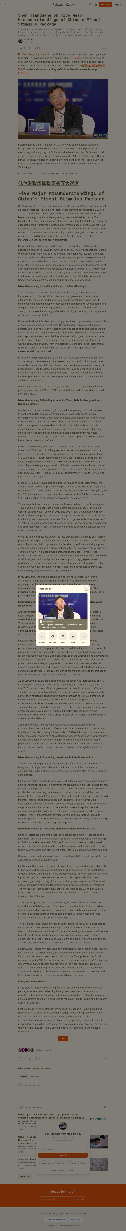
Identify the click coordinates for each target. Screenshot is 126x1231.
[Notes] (73, 636)
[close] (87, 588)
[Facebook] (53, 636)
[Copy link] (42, 636)
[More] (84, 636)
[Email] (63, 636)
